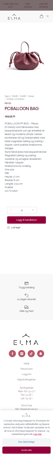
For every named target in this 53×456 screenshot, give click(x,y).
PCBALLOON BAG (15, 99)
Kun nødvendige (26, 442)
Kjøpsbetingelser (26, 379)
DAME (15, 96)
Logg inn (26, 374)
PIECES (8, 103)
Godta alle (26, 450)
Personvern (26, 368)
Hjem (7, 96)
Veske (31, 96)
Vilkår (26, 363)
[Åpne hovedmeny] (48, 16)
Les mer (38, 434)
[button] (26, 55)
